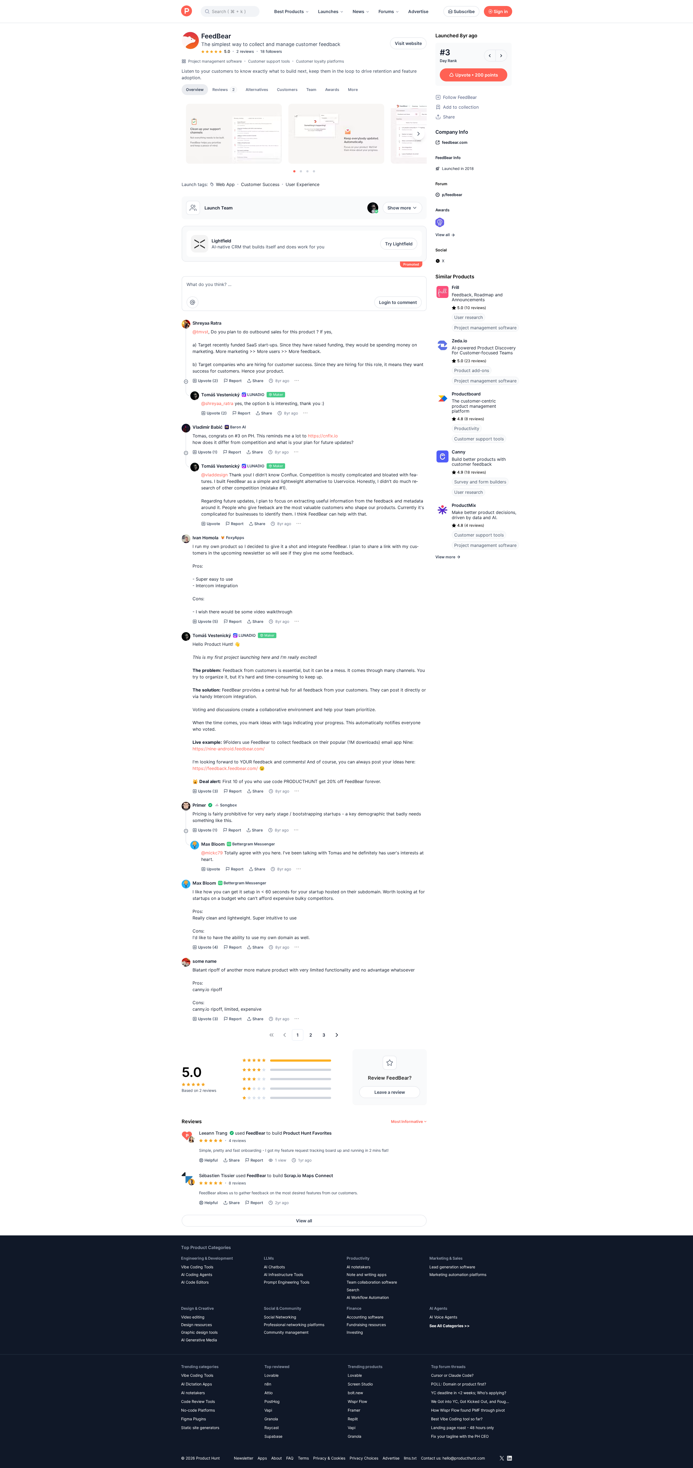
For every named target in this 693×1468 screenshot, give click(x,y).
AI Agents (438, 1308)
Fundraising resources (366, 1324)
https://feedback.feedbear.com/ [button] (225, 768)
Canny (458, 452)
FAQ (290, 1458)
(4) (208, 947)
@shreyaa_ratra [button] (217, 403)
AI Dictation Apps (196, 1384)
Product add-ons (471, 370)
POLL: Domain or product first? (458, 1384)
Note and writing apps (366, 1274)
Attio (268, 1392)
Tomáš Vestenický (220, 394)
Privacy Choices (364, 1458)
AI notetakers (358, 1267)
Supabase (273, 1436)
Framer (354, 1410)
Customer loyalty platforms (320, 61)
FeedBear (255, 1133)
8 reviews (237, 1183)
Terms (303, 1458)
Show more (399, 208)
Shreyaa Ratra (207, 323)
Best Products (289, 11)
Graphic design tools (199, 1332)
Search (353, 1289)
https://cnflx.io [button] (323, 435)
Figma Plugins (193, 1419)
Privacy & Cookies (329, 1458)
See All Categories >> (449, 1325)
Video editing (192, 1317)
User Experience (302, 184)
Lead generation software (452, 1267)
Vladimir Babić (207, 427)
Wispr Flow (357, 1401)
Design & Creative (197, 1308)
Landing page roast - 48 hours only (462, 1427)
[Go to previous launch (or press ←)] (489, 55)
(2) (208, 380)
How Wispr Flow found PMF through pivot (468, 1410)
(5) (208, 621)
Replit (353, 1419)
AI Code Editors (195, 1282)
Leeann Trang (213, 1133)
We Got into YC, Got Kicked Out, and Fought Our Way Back (470, 1402)
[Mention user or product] (193, 302)
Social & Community (282, 1308)
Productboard (466, 394)
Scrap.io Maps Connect (308, 1175)
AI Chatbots (274, 1267)
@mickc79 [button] (212, 852)
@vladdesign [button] (214, 474)
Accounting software (365, 1317)
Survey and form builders (480, 482)
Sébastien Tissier (217, 1175)
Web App (225, 184)
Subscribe (464, 11)
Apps (262, 1458)
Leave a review (389, 1092)
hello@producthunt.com (463, 1458)
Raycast (271, 1427)
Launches (328, 11)
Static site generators (200, 1427)
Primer (199, 805)
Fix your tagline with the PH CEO (460, 1436)
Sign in (501, 11)
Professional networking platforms (294, 1324)
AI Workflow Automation (368, 1297)
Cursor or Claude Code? (452, 1375)
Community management (286, 1332)
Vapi (268, 1410)
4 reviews (237, 1140)
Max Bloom (213, 844)
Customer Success (260, 184)
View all (304, 1220)
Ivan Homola (205, 537)
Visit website (408, 43)
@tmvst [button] (200, 331)
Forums (386, 11)
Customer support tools (269, 61)
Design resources (196, 1324)
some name (204, 961)
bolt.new (355, 1392)
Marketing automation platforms (457, 1274)
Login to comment (398, 302)
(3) (208, 791)
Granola (271, 1419)
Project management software (215, 61)
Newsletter (243, 1458)
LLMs (269, 1258)
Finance (354, 1308)
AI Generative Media (199, 1340)
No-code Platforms (198, 1410)
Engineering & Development (207, 1258)
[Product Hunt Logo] (186, 11)
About (276, 1458)
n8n (267, 1384)
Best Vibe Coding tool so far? (457, 1419)
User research (468, 317)
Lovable (271, 1375)
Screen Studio (360, 1384)
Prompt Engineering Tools (286, 1282)
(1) (208, 452)
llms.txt (410, 1458)
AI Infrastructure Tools (283, 1274)
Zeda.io (459, 340)
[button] (353, 89)
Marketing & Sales (446, 1258)
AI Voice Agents (443, 1317)
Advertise (418, 11)
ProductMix (464, 505)
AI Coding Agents (196, 1274)
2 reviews (245, 51)
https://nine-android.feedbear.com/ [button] (229, 748)
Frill (455, 287)
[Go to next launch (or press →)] (501, 55)
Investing (355, 1332)
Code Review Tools (198, 1401)
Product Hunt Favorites (307, 1133)
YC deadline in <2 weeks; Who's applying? (468, 1392)
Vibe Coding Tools (197, 1267)
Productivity (466, 428)
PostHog (272, 1401)
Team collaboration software (372, 1282)
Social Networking (280, 1317)
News (358, 11)
